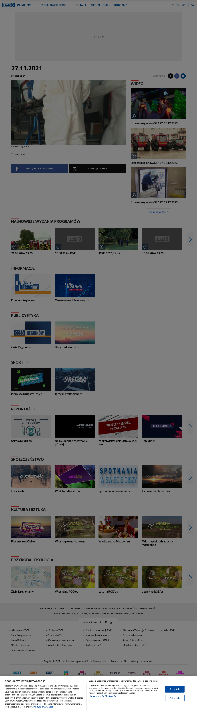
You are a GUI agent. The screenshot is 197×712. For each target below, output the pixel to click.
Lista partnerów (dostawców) (103, 696)
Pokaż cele (175, 698)
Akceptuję (175, 689)
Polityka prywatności (43, 707)
